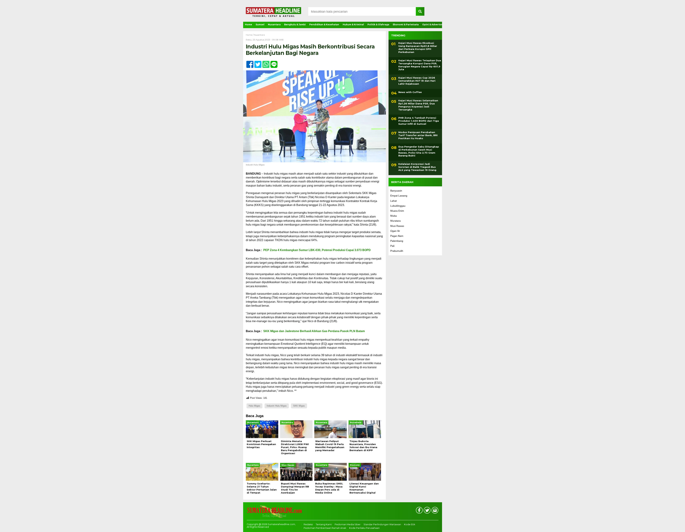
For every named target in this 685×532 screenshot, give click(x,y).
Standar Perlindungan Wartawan (382, 524)
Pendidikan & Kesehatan (324, 24)
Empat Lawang (398, 195)
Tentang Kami (324, 524)
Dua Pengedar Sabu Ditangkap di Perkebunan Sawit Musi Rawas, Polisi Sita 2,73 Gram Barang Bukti (418, 151)
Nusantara (274, 24)
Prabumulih (396, 250)
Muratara (395, 220)
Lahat (393, 200)
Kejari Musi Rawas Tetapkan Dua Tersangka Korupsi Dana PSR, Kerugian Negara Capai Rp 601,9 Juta (419, 65)
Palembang (396, 240)
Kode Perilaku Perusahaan (364, 528)
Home (248, 24)
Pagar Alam (396, 235)
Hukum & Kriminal (353, 24)
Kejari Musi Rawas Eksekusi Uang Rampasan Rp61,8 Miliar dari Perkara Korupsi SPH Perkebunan (417, 47)
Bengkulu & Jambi (295, 24)
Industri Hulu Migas (277, 405)
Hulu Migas (254, 405)
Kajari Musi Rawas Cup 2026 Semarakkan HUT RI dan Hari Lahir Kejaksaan (416, 80)
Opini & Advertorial (433, 24)
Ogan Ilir (395, 230)
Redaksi (308, 524)
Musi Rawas (397, 225)
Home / (250, 34)
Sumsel (260, 24)
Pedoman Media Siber (348, 524)
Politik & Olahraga (378, 24)
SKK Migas (299, 405)
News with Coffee (410, 92)
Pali (392, 245)
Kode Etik (409, 524)
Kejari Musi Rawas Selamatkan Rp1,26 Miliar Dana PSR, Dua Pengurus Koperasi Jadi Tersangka (418, 105)
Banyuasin (396, 190)
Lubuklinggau (397, 205)
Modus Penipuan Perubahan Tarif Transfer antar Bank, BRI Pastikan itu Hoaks (418, 135)
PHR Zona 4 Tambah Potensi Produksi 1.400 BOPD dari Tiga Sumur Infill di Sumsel (418, 120)
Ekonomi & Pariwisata (406, 24)
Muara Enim (397, 210)
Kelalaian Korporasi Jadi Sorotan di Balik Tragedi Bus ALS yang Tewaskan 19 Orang (417, 166)
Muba (393, 215)
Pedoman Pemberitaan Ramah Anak (325, 528)
